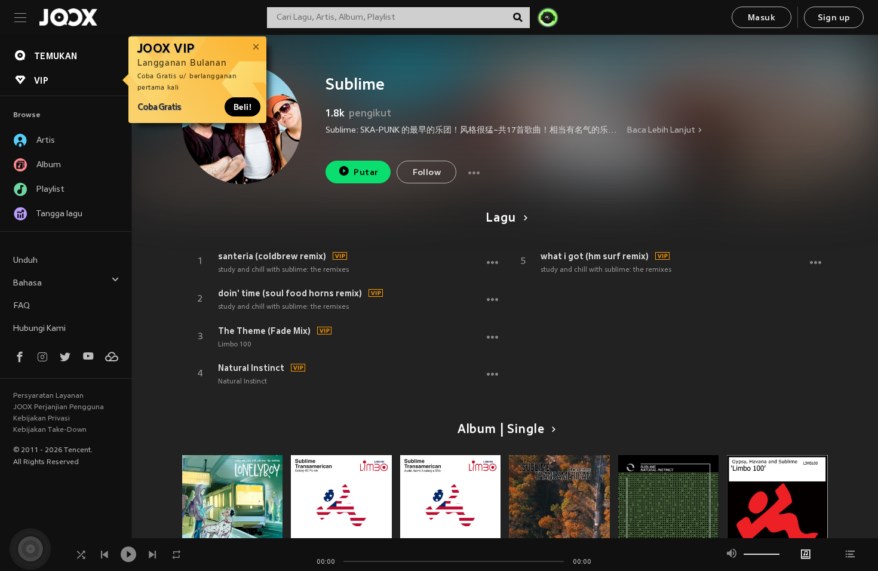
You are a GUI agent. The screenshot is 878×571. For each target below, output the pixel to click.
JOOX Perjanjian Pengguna (58, 407)
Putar (366, 172)
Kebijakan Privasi (41, 419)
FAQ (21, 306)
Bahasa (27, 283)
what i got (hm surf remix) (595, 256)
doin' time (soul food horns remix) (290, 293)
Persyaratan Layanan (48, 396)
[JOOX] (68, 17)
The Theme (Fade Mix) (264, 331)
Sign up (834, 18)
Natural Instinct (251, 368)
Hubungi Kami (39, 328)
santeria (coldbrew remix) (272, 256)
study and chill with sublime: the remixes (283, 270)
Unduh (25, 260)
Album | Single (501, 430)
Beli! (242, 107)
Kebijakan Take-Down (50, 430)
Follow (427, 172)
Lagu (500, 218)
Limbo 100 (234, 344)
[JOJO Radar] (548, 17)
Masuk (761, 18)
